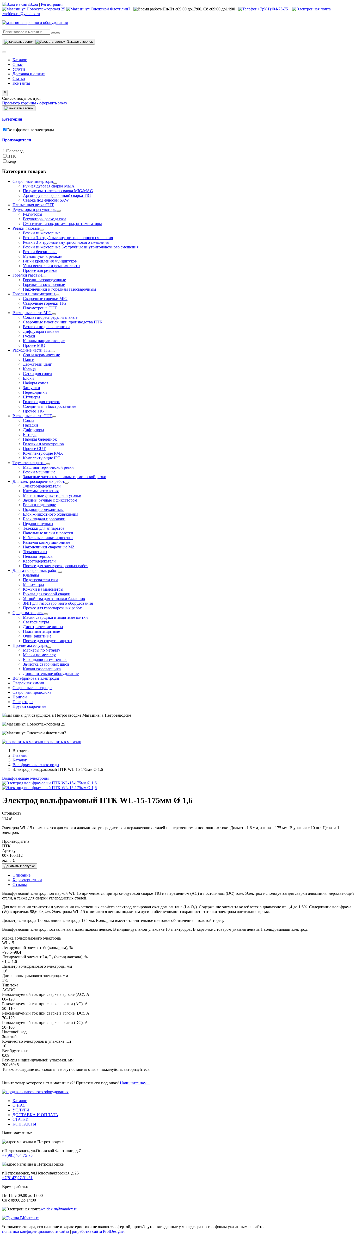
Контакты (21, 83)
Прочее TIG (33, 411)
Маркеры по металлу (41, 650)
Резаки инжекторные (41, 233)
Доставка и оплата (29, 74)
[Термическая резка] (48, 464)
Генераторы (23, 701)
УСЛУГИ (21, 1110)
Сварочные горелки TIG (44, 303)
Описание (21, 875)
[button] (5, 93)
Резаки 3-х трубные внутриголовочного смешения (68, 237)
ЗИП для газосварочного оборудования (58, 603)
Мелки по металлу (39, 655)
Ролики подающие (39, 505)
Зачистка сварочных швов (46, 664)
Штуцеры (31, 397)
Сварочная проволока (32, 692)
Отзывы (20, 884)
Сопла (28, 420)
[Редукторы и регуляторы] (59, 211)
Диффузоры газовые (41, 331)
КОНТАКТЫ (24, 1124)
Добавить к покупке (19, 866)
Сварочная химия (28, 683)
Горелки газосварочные (44, 284)
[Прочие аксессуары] (49, 647)
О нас (18, 64)
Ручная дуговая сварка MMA (49, 186)
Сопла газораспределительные (50, 317)
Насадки (30, 425)
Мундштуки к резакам (43, 256)
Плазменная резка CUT (33, 205)
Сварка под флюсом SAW (46, 200)
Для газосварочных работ (35, 570)
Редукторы (32, 214)
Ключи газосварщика (42, 669)
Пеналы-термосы (38, 556)
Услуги (19, 69)
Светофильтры (36, 622)
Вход (33, 4)
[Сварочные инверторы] (55, 183)
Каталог (20, 60)
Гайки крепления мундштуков (50, 261)
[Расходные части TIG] (53, 351)
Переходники (35, 392)
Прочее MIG (34, 345)
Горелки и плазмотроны (34, 294)
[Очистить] (58, 33)
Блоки (28, 378)
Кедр (11, 161)
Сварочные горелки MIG (45, 298)
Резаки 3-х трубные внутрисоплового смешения (66, 242)
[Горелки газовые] (44, 276)
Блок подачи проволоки (44, 519)
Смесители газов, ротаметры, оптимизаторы (62, 223)
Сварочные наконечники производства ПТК (62, 322)
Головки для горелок (41, 401)
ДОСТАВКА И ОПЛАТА (35, 1114)
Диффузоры (33, 430)
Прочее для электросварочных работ (55, 566)
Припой (20, 697)
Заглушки (31, 387)
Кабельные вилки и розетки (48, 537)
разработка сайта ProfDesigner (98, 1231)
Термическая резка (29, 462)
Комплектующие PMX (43, 453)
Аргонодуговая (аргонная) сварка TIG (57, 195)
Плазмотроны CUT (40, 308)
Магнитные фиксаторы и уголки (52, 495)
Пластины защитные (41, 631)
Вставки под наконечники (46, 326)
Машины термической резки (48, 467)
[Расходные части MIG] (54, 314)
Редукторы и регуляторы (35, 209)
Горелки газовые (27, 275)
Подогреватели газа (40, 580)
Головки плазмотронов (43, 444)
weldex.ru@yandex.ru (59, 1209)
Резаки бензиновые (40, 251)
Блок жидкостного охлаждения (50, 514)
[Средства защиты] (46, 614)
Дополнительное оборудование (51, 673)
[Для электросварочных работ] (66, 483)
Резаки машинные (39, 472)
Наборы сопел (35, 383)
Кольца (29, 369)
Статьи (19, 78)
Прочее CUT (34, 448)
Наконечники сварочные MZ (49, 547)
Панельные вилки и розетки (48, 533)
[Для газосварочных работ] (60, 572)
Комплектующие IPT (41, 458)
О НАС (19, 1105)
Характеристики (27, 880)
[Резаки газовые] (42, 229)
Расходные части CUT (32, 416)
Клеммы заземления (41, 491)
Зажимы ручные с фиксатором (50, 500)
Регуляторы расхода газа (44, 219)
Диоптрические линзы (43, 626)
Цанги (28, 359)
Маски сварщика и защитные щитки (55, 617)
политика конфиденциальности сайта (35, 1231)
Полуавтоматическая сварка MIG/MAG (58, 191)
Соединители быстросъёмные (49, 406)
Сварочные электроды (32, 687)
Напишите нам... (135, 1083)
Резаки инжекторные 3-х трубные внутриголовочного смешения (80, 247)
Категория (12, 119)
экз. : (7, 860)
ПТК (11, 156)
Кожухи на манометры (43, 589)
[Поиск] (53, 33)
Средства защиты (28, 612)
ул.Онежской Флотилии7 (108, 9)
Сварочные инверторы (33, 181)
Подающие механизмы (43, 509)
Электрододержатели (42, 486)
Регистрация (52, 4)
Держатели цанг (37, 364)
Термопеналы (35, 551)
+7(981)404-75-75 (272, 9)
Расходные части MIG (32, 312)
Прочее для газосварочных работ (52, 608)
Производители (16, 140)
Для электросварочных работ (38, 481)
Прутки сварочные (29, 706)
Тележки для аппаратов (44, 528)
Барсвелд (15, 151)
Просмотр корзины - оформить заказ (34, 103)
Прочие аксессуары (30, 645)
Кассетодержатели (39, 561)
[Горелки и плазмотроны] (57, 295)
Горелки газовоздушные (44, 280)
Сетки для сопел (37, 373)
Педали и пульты (38, 523)
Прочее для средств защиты (47, 641)
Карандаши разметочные (45, 659)
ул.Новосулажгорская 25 (43, 9)
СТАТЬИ (21, 1119)
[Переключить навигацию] (4, 52)
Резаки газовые (26, 228)
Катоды (29, 434)
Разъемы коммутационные (46, 542)
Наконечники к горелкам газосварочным (59, 289)
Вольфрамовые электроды (30, 130)
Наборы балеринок (40, 439)
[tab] (178, 119)
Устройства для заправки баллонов (54, 598)
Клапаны (31, 575)
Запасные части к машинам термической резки (64, 476)
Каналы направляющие (44, 341)
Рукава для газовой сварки (46, 594)
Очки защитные (37, 636)
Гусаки (29, 336)
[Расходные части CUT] (54, 417)
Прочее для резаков (40, 270)
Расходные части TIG (32, 350)
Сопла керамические (41, 355)
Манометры (33, 584)
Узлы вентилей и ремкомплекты (51, 266)
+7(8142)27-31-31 (17, 1178)
